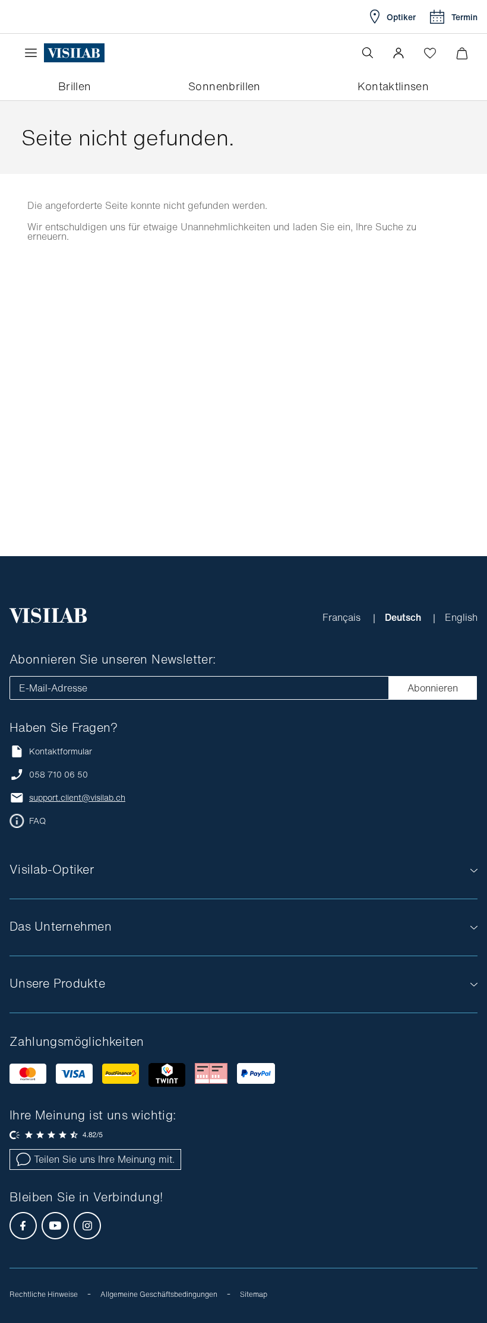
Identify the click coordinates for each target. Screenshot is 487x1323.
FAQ (37, 821)
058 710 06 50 (58, 774)
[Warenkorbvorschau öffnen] (462, 53)
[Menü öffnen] (34, 53)
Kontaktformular (60, 751)
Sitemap (253, 1294)
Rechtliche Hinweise (44, 1294)
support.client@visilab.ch (77, 797)
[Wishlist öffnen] (430, 52)
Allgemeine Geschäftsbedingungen (158, 1294)
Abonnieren (432, 688)
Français (342, 617)
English (461, 617)
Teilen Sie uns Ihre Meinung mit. (104, 1159)
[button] (398, 53)
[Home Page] (74, 53)
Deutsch (404, 617)
